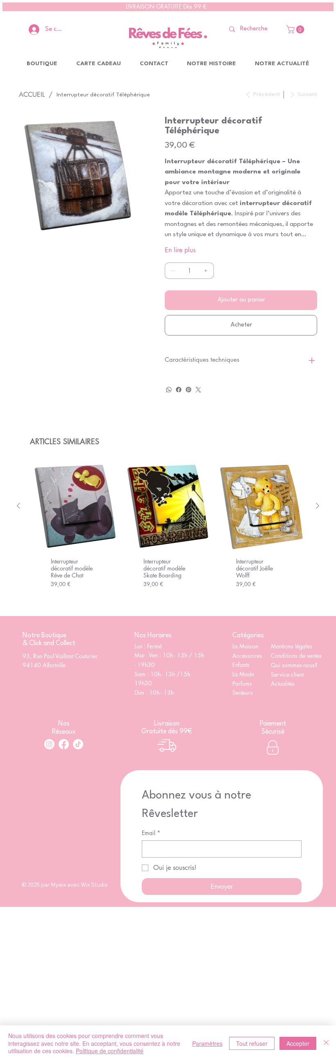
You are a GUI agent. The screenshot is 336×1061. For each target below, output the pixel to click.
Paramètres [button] (207, 1043)
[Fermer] (326, 1043)
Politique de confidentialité (109, 1051)
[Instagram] (49, 744)
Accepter (297, 1043)
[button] (296, 29)
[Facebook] (179, 390)
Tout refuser (252, 1043)
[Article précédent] (18, 506)
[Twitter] (198, 390)
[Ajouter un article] (206, 270)
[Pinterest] (188, 390)
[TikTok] (78, 744)
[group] (168, 535)
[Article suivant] (317, 506)
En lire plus (180, 250)
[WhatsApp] (169, 390)
